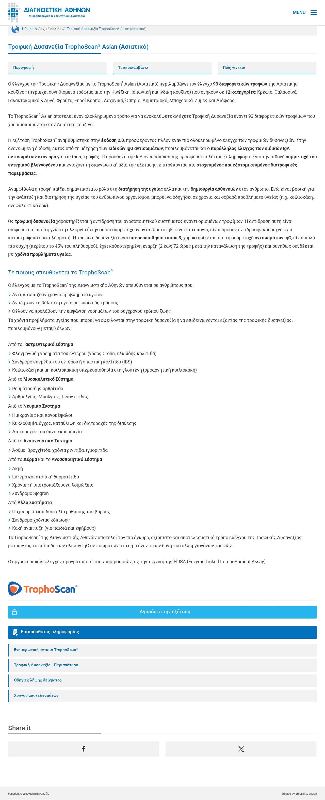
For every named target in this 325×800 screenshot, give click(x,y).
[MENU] (314, 8)
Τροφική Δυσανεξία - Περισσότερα (46, 665)
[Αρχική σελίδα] (49, 13)
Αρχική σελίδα (49, 29)
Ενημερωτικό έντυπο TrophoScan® (46, 650)
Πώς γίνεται (234, 68)
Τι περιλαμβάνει (133, 68)
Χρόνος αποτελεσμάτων (36, 696)
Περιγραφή (23, 68)
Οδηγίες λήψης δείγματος (38, 680)
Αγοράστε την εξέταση (165, 612)
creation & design (306, 793)
